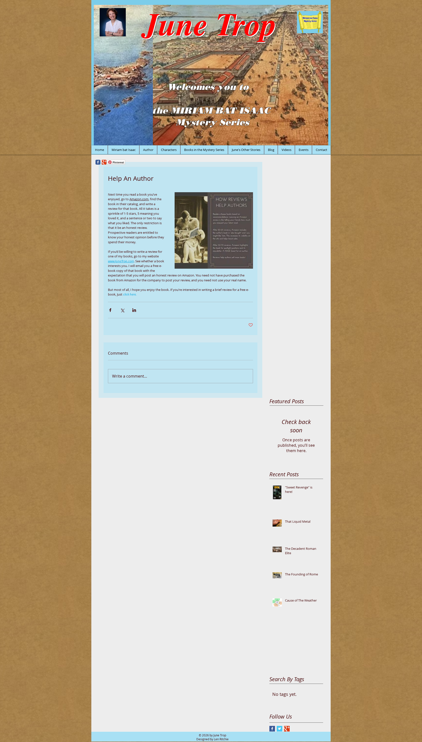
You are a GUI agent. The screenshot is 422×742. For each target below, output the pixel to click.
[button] (211, 75)
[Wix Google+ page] (104, 162)
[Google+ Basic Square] (287, 728)
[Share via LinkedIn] (134, 310)
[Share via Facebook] (110, 310)
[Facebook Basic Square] (272, 728)
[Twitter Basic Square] (279, 728)
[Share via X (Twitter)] (122, 310)
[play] (318, 141)
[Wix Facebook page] (97, 162)
